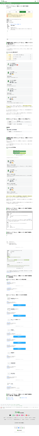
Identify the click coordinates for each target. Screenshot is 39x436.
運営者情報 (34, 417)
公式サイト (19, 305)
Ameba (17, 427)
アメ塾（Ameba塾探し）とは (9, 417)
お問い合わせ (27, 419)
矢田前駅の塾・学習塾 (24, 397)
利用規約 (5, 419)
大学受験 (19, 415)
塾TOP (1, 4)
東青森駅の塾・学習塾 (10, 399)
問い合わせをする (9, 272)
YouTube (28, 415)
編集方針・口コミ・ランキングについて (19, 417)
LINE (14, 415)
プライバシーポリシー (10, 419)
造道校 (7, 301)
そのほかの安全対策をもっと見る (19, 268)
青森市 (5, 4)
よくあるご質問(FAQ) (32, 419)
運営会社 (23, 419)
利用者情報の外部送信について (17, 419)
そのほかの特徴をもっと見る (19, 262)
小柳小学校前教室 (9, 386)
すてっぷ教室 (8, 332)
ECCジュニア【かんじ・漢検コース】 (16, 24)
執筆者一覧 (26, 417)
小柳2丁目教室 (8, 322)
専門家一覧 (30, 417)
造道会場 (8, 376)
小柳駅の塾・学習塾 (10, 397)
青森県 (3, 4)
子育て (24, 415)
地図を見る (9, 284)
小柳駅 (7, 4)
